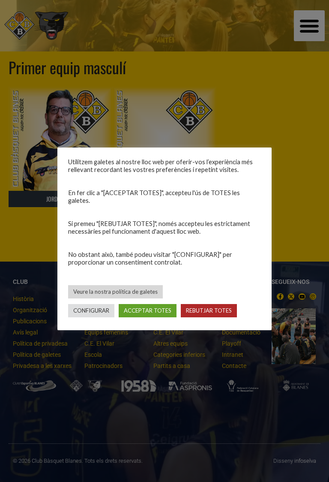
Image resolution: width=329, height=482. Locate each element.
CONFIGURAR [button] (91, 310)
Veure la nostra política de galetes (115, 291)
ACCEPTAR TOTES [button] (147, 310)
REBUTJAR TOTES (209, 310)
